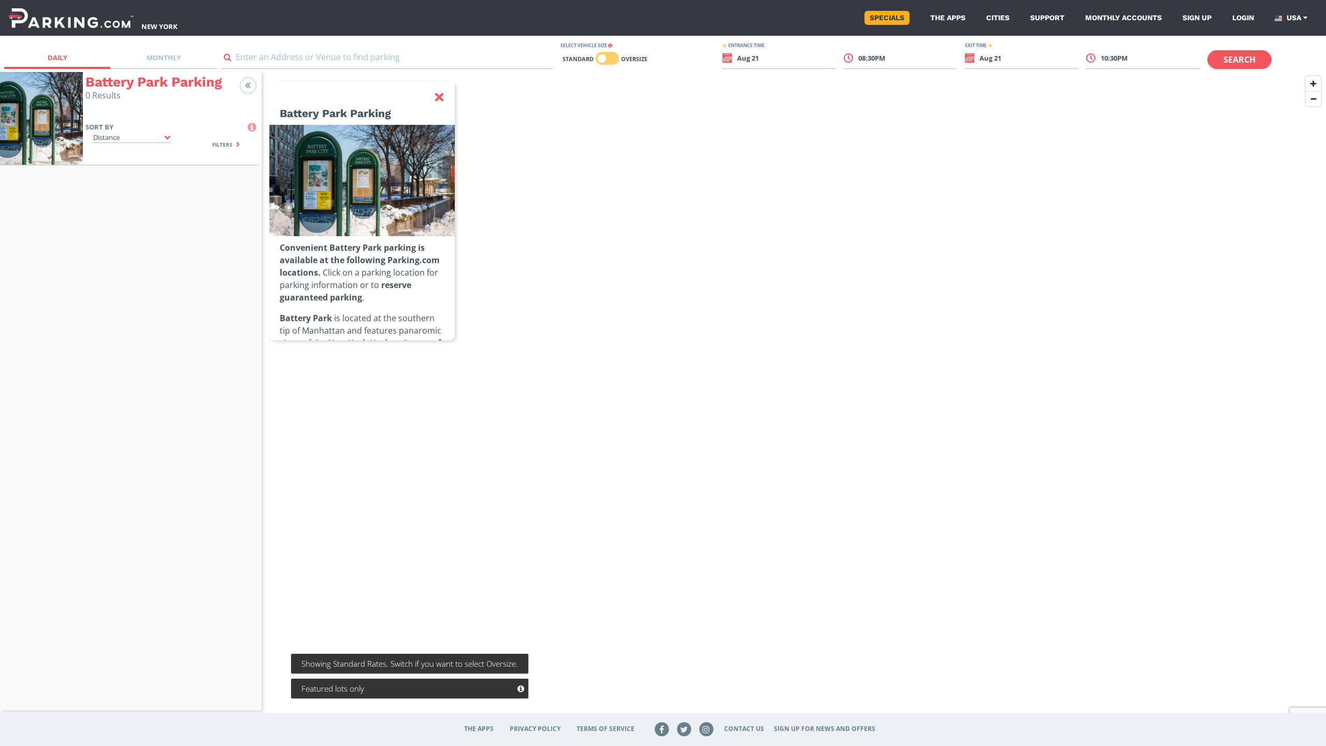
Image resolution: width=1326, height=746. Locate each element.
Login (1243, 17)
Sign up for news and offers (824, 728)
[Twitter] (684, 728)
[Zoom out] (1313, 98)
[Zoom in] (1313, 83)
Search (1239, 59)
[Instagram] (706, 728)
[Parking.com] (71, 18)
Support (1047, 17)
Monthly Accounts (1123, 17)
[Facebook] (662, 728)
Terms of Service (605, 728)
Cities (998, 17)
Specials (887, 17)
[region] (794, 397)
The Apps (947, 17)
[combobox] (387, 59)
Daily (57, 57)
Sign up (1197, 17)
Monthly (164, 57)
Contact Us (744, 728)
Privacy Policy (535, 728)
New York (159, 26)
